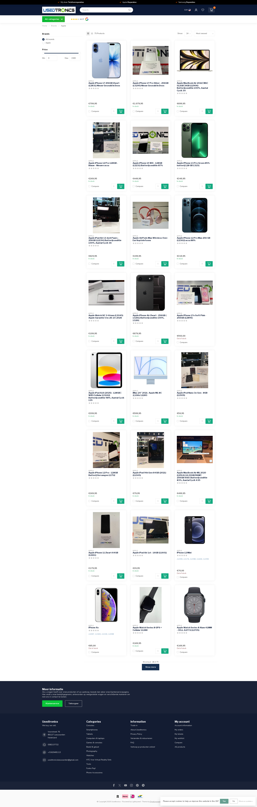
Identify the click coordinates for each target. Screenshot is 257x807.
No (234, 801)
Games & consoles (94, 742)
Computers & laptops (95, 738)
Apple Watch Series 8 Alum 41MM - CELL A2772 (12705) (194, 628)
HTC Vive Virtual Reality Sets (98, 759)
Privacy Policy (136, 734)
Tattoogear (74, 703)
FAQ (132, 742)
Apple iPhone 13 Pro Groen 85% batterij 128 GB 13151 (193, 164)
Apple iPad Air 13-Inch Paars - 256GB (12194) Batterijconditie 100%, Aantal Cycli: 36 (104, 240)
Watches (90, 755)
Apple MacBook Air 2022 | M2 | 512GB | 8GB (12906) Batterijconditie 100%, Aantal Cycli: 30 (192, 87)
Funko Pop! (91, 768)
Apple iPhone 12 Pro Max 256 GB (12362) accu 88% (193, 239)
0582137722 (53, 744)
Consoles (90, 725)
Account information (183, 725)
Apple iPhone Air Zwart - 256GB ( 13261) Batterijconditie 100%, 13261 (149, 318)
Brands (54, 26)
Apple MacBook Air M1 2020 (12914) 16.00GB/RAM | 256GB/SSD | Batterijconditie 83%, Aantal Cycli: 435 (192, 476)
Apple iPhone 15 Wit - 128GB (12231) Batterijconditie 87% (148, 164)
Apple (63, 26)
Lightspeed (136, 801)
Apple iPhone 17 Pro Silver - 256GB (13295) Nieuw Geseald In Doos (151, 84)
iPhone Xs (93, 627)
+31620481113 (54, 752)
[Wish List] (202, 10)
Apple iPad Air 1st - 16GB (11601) (150, 552)
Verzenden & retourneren (141, 738)
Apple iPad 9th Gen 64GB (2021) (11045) (149, 473)
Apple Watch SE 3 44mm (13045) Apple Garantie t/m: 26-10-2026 (105, 316)
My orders (179, 729)
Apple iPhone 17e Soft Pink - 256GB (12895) (191, 316)
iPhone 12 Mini (184, 552)
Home (44, 26)
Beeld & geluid (92, 747)
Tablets (89, 734)
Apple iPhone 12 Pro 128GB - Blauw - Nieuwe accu (103, 164)
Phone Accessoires (94, 772)
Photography (91, 751)
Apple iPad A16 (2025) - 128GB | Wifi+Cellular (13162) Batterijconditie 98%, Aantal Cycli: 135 (106, 396)
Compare (95, 111)
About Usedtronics (138, 729)
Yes (224, 801)
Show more (150, 667)
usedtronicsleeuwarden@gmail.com (63, 760)
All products (180, 747)
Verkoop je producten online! (143, 747)
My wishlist (179, 738)
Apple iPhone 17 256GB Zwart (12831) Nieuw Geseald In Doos (104, 84)
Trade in (134, 725)
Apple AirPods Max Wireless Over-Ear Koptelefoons (150, 239)
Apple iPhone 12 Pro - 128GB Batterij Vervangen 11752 (103, 473)
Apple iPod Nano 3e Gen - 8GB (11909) (192, 394)
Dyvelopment (155, 801)
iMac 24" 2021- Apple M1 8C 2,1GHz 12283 (147, 394)
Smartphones (92, 729)
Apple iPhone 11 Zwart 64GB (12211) (103, 553)
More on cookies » (246, 801)
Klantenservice (52, 703)
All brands (50, 39)
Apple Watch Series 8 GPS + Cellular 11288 (147, 628)
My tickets (179, 734)
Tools (88, 764)
